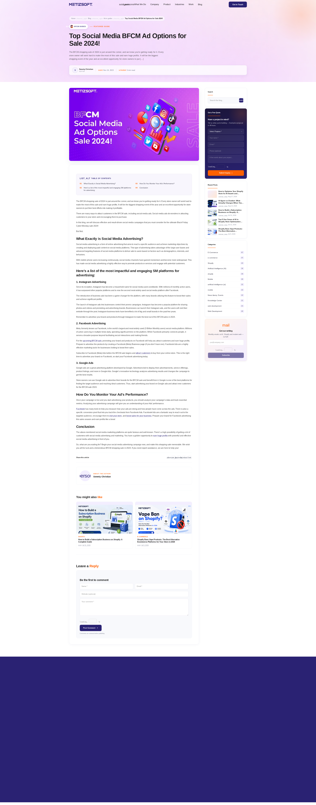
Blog (200, 4)
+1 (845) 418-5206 (126, 765)
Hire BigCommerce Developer (226, 715)
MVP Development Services (152, 724)
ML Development (75, 707)
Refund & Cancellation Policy (189, 732)
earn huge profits (160, 436)
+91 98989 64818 (84, 765)
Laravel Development (150, 715)
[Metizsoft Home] (80, 4)
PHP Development (149, 719)
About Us (181, 707)
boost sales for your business (138, 416)
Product (167, 4)
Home (73, 18)
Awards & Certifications (187, 715)
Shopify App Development (115, 711)
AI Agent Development (77, 715)
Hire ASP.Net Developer (223, 711)
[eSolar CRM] (179, 790)
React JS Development (150, 707)
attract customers (143, 353)
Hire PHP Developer (222, 719)
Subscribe (226, 355)
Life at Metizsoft (184, 711)
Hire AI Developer (221, 707)
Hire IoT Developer (222, 703)
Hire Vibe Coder (221, 728)
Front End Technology (150, 728)
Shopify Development (113, 703)
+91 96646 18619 (86, 769)
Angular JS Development (151, 711)
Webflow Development (150, 703)
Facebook (80, 409)
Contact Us (182, 724)
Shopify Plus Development (115, 707)
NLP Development (76, 711)
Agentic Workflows (76, 719)
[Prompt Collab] (241, 790)
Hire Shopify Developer (223, 724)
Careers (181, 703)
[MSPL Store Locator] (219, 790)
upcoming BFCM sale (92, 341)
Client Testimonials (185, 719)
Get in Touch (237, 4)
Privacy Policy (183, 728)
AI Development (75, 703)
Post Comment (89, 628)
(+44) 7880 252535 (171, 765)
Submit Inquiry (224, 173)
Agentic (125, 4)
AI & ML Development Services (81, 728)
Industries (179, 4)
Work (191, 4)
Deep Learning (74, 724)
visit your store (115, 416)
